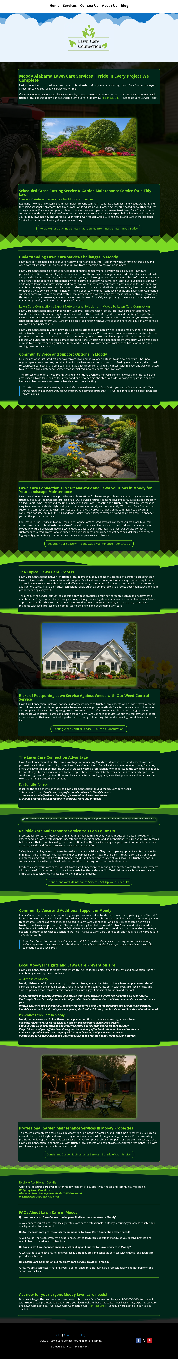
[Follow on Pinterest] (149, 1340)
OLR (58, 1335)
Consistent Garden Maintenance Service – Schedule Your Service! (89, 1154)
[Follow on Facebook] (138, 1340)
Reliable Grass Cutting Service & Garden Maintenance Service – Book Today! (88, 228)
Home (54, 6)
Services (70, 6)
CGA (66, 1335)
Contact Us (89, 6)
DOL (74, 1335)
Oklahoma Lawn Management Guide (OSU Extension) (50, 1193)
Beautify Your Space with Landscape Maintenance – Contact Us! (89, 544)
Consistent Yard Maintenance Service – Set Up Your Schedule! (89, 882)
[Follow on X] (144, 1340)
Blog (124, 6)
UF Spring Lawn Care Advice (35, 1190)
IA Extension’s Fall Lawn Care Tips (39, 1196)
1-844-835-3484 (112, 97)
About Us (109, 6)
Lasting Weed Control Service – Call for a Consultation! (89, 729)
